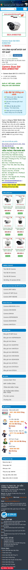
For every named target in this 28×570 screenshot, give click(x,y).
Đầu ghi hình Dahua (10, 341)
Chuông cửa (7, 400)
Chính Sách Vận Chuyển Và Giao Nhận (12, 559)
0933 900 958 (5, 499)
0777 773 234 (15, 433)
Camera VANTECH (9, 324)
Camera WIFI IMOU (10, 289)
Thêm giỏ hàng (17, 55)
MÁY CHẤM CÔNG (9, 383)
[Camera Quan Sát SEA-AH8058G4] (8, 221)
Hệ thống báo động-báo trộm (11, 544)
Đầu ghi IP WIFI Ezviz (10, 334)
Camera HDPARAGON (11, 317)
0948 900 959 (14, 448)
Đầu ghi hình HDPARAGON (12, 338)
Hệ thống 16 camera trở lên (12, 280)
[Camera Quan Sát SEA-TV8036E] (8, 200)
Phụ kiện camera (9, 396)
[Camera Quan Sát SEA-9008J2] (20, 221)
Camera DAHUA (9, 313)
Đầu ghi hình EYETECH (11, 367)
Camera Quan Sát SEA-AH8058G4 (8, 228)
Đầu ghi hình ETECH (10, 370)
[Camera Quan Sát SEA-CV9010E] (8, 242)
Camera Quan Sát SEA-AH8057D (20, 250)
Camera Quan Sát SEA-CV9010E (8, 250)
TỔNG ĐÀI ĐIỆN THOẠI (11, 387)
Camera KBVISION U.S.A (11, 306)
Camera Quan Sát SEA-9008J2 (20, 228)
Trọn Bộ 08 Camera (10, 276)
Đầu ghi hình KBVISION (11, 352)
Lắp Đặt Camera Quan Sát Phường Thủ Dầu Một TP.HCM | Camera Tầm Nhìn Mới (13, 522)
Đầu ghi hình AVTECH (10, 363)
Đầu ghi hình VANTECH (11, 348)
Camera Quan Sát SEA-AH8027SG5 (20, 207)
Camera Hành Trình (10, 380)
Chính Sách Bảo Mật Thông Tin (10, 555)
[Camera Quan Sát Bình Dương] (14, 4)
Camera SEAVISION (13, 58)
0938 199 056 (14, 421)
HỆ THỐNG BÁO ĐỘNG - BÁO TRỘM (12, 391)
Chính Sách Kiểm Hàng (8, 562)
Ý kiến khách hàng (6, 552)
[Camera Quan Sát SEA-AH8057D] (20, 242)
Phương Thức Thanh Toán (8, 566)
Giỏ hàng (24, 1)
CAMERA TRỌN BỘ (9, 541)
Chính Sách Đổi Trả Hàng (8, 564)
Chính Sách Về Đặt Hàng (8, 557)
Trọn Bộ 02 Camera (10, 269)
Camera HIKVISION (10, 310)
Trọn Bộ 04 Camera (10, 273)
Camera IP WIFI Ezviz (10, 293)
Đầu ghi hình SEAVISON (11, 359)
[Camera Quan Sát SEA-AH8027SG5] (20, 200)
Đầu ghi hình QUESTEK (11, 345)
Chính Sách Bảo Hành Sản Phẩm (10, 550)
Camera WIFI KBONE (10, 297)
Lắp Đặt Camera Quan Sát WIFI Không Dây (14, 543)
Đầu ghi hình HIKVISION (11, 356)
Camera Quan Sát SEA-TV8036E (8, 207)
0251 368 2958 (15, 412)
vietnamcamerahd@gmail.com (12, 501)
